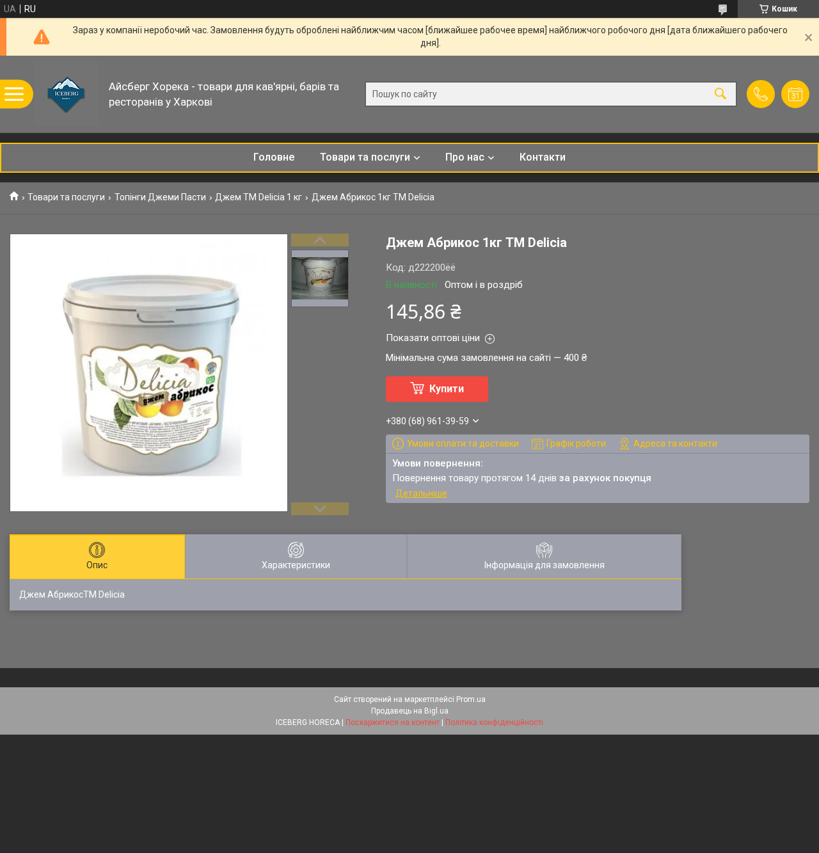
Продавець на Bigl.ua (410, 710)
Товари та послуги (365, 157)
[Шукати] (720, 94)
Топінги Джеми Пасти (160, 197)
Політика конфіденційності (494, 722)
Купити (446, 389)
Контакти (543, 157)
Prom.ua (471, 699)
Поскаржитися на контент (393, 722)
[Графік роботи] (795, 94)
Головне (273, 157)
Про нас (464, 157)
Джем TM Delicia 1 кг (258, 197)
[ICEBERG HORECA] (67, 94)
